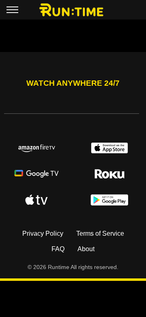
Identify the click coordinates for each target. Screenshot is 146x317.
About (85, 248)
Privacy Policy (42, 233)
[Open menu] (12, 11)
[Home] (73, 10)
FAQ (58, 248)
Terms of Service (100, 233)
